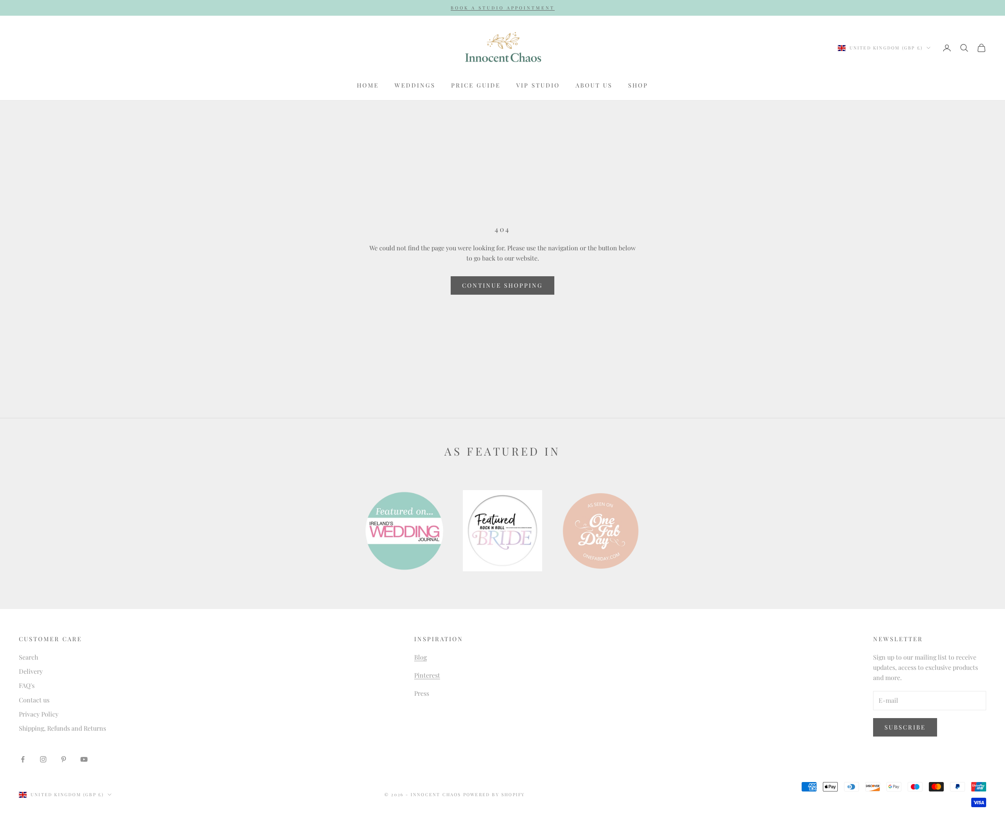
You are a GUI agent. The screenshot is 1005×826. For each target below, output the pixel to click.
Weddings (415, 85)
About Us (594, 85)
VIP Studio (538, 85)
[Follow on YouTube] (84, 759)
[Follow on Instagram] (43, 759)
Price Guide (476, 85)
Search (28, 657)
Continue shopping (502, 285)
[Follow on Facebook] (23, 759)
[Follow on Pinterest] (64, 759)
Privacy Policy (38, 714)
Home (368, 85)
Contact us (34, 700)
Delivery (31, 671)
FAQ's (27, 685)
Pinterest (427, 675)
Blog (420, 657)
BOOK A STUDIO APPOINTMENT (503, 8)
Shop (638, 85)
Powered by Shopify (494, 794)
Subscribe (905, 727)
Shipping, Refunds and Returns (62, 728)
